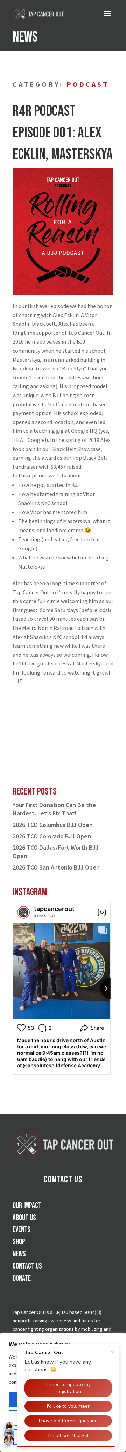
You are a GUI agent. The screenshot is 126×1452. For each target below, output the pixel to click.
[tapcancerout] (23, 912)
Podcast (87, 84)
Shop (19, 1242)
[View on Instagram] (102, 912)
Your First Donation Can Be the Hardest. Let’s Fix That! (54, 809)
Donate (22, 1278)
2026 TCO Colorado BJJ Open (52, 836)
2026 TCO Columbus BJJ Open (53, 825)
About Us (24, 1217)
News (19, 1254)
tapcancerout (54, 908)
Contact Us (63, 1179)
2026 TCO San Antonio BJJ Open (56, 867)
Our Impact (27, 1205)
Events (21, 1229)
